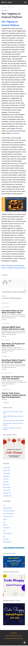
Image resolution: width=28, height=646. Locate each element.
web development (7, 541)
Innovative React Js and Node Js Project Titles (12, 312)
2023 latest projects (8, 516)
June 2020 (5, 479)
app (4, 522)
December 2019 (7, 493)
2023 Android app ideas (9, 510)
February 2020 (6, 487)
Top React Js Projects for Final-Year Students (13, 378)
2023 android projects (8, 513)
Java (4, 530)
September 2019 (7, 495)
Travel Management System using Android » (14, 292)
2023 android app (6, 389)
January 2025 (6, 467)
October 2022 (6, 473)
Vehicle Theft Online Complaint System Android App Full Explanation (14, 395)
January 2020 (6, 490)
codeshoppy (15, 133)
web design (11, 7)
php (4, 536)
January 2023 (6, 470)
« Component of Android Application (11, 298)
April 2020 (5, 481)
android (5, 519)
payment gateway (7, 533)
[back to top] (24, 642)
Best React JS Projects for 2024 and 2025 (13, 345)
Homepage (4, 7)
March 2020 (6, 484)
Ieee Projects (6, 323)
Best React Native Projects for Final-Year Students (13, 361)
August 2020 (6, 476)
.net (4, 505)
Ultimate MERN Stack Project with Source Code (13, 328)
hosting (5, 525)
